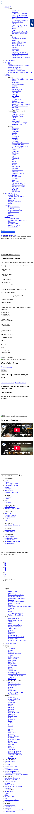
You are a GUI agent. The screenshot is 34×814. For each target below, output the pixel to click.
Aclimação (15, 82)
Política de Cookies (10, 540)
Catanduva (15, 141)
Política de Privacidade (11, 538)
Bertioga (14, 112)
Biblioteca (8, 502)
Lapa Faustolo (16, 91)
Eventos (7, 74)
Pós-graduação (16, 50)
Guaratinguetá (16, 151)
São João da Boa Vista (19, 183)
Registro (14, 175)
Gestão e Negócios (17, 22)
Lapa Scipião (16, 92)
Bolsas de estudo (10, 761)
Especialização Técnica (19, 38)
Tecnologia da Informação (20, 32)
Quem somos (8, 513)
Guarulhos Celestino (18, 114)
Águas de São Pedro (14, 699)
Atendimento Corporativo (16, 196)
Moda (14, 28)
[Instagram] (5, 562)
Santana (14, 101)
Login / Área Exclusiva (8, 232)
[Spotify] (5, 569)
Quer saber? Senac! (14, 207)
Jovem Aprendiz (17, 44)
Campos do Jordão (13, 712)
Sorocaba (15, 188)
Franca (14, 149)
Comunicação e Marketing (20, 13)
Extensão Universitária (19, 52)
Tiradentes (15, 107)
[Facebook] (5, 572)
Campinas (15, 139)
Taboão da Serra (17, 124)
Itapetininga (15, 153)
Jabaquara (15, 87)
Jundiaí (14, 161)
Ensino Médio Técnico (19, 42)
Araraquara (15, 131)
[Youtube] (5, 566)
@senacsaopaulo (7, 367)
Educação (15, 18)
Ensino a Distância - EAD (20, 54)
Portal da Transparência (15, 210)
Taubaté (14, 190)
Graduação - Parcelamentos (16, 70)
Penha (14, 97)
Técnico (14, 40)
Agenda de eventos (10, 643)
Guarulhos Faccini (17, 116)
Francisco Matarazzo (18, 84)
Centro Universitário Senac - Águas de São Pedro (20, 143)
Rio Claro (15, 178)
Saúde (14, 30)
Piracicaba (15, 171)
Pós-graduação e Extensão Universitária (20, 72)
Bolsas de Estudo (10, 507)
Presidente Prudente (18, 173)
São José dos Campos (18, 186)
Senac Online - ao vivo (15, 620)
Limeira (14, 163)
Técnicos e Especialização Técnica (18, 65)
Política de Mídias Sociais (12, 541)
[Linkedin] (5, 564)
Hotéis (6, 500)
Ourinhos (15, 168)
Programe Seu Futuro (18, 45)
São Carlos (15, 181)
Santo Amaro (12, 670)
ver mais (4, 370)
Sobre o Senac (9, 791)
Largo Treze (15, 96)
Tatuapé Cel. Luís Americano (21, 104)
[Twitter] (5, 574)
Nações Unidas (16, 99)
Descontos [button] (8, 62)
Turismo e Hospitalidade (19, 33)
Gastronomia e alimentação (20, 20)
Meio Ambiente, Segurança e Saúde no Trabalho (20, 26)
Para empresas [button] (9, 193)
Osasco (14, 117)
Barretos (14, 133)
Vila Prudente (16, 109)
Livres (14, 37)
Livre (10, 623)
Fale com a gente (13, 223)
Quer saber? (10, 383)
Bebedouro (15, 136)
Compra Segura (9, 536)
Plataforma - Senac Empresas (13, 786)
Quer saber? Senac (20, 383)
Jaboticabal (15, 158)
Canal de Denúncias (11, 531)
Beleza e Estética (17, 10)
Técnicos (7, 764)
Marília (14, 165)
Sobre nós (11, 208)
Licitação (11, 215)
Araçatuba (15, 129)
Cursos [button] (7, 7)
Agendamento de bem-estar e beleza (19, 220)
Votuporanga (16, 191)
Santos (14, 119)
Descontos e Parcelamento (12, 508)
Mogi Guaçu (16, 166)
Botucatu (14, 138)
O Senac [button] (7, 205)
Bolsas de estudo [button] (10, 60)
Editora (7, 498)
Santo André (16, 121)
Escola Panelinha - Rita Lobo (21, 57)
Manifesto (4, 383)
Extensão (11, 633)
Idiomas (14, 23)
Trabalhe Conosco (13, 212)
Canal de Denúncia (14, 225)
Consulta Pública (13, 227)
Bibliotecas (11, 222)
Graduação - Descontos (15, 69)
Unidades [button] (8, 75)
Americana (15, 128)
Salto (13, 180)
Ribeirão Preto (16, 176)
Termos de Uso (9, 543)
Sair (15, 235)
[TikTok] (5, 571)
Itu (13, 156)
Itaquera (14, 86)
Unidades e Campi (10, 515)
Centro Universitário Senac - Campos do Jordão (20, 147)
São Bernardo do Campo (19, 123)
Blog (9, 213)
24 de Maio (11, 652)
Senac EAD (8, 497)
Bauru (14, 134)
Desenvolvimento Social (19, 15)
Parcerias (11, 200)
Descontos (11, 203)
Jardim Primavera (17, 89)
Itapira (14, 154)
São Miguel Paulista (18, 102)
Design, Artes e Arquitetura (20, 17)
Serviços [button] (7, 217)
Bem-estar (15, 12)
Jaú (13, 160)
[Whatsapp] (5, 576)
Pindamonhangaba (17, 170)
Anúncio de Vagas (13, 195)
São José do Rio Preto (18, 185)
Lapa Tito (15, 94)
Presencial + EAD (17, 55)
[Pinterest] (5, 567)
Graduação (15, 49)
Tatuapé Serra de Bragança (20, 106)
